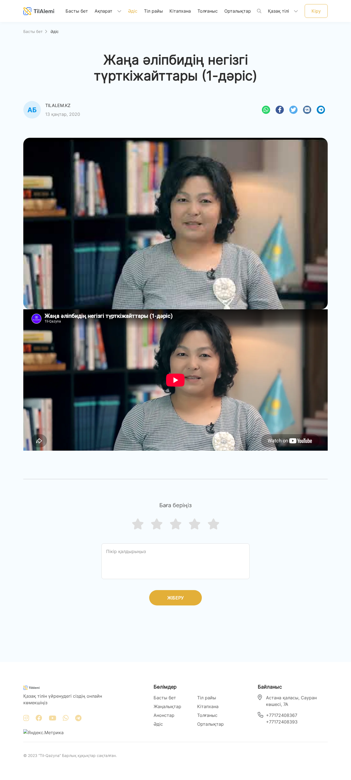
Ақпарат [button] (104, 11)
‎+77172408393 (282, 722)
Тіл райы (153, 11)
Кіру (316, 11)
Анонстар (164, 715)
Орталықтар (237, 11)
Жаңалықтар (167, 706)
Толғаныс (207, 11)
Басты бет (77, 11)
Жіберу (175, 598)
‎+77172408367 (281, 715)
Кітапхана (180, 11)
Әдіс (132, 11)
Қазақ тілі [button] (279, 11)
